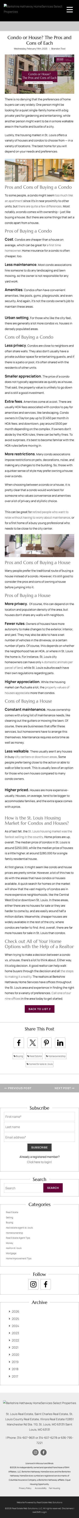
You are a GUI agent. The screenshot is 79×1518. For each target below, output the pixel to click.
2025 (15, 1319)
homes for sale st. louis (41, 1064)
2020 (15, 1354)
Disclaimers (67, 1508)
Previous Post (19, 1088)
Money (9, 1243)
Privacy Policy (25, 1488)
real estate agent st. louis (19, 1227)
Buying (19, 1056)
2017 (15, 1376)
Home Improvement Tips (18, 1258)
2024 (15, 1326)
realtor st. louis (13, 1248)
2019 (15, 1362)
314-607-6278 (48, 1438)
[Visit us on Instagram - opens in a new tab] (33, 1284)
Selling (9, 1217)
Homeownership (56, 1056)
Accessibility (41, 1488)
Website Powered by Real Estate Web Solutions (39, 1502)
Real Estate (35, 1056)
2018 (15, 1369)
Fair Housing (54, 1488)
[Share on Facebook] (19, 1043)
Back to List (39, 1009)
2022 (15, 1340)
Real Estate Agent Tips (18, 1237)
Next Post (63, 1088)
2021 (15, 1347)
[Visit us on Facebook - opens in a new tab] (45, 1284)
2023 (15, 1333)
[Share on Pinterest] (46, 1043)
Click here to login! (39, 1162)
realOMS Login (39, 1511)
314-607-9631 (26, 1438)
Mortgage (11, 1253)
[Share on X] (32, 1043)
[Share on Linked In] (60, 1043)
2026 (15, 1311)
